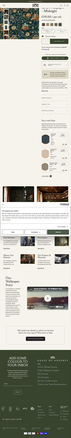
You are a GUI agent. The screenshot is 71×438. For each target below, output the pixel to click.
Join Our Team (42, 415)
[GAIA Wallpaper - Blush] (51, 24)
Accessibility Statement (47, 428)
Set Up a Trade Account (47, 380)
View (63, 144)
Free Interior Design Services (35, 1)
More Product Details (50, 36)
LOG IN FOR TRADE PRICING (48, 20)
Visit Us (39, 417)
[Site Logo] (35, 5)
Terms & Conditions (23, 428)
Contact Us (52, 412)
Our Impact (41, 412)
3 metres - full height (48, 31)
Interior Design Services (47, 367)
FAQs (50, 410)
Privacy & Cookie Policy (36, 428)
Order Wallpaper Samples (48, 370)
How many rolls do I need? (55, 65)
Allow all (58, 232)
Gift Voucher (43, 374)
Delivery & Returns (54, 415)
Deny (13, 232)
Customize (34, 232)
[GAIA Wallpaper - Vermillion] (43, 24)
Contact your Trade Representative (52, 384)
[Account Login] (64, 5)
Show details (62, 226)
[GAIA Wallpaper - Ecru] (47, 24)
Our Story (40, 410)
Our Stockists (43, 377)
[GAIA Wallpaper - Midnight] (60, 24)
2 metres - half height (62, 31)
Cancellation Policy (60, 428)
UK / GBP (18, 419)
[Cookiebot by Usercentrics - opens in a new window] (61, 204)
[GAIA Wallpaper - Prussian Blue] (55, 24)
